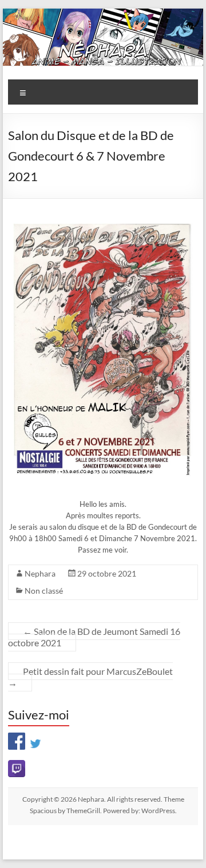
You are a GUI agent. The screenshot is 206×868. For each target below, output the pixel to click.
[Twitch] (103, 768)
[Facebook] (16, 739)
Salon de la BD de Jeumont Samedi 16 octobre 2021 (94, 637)
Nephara (40, 573)
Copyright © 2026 (50, 799)
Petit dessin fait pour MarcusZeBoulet (90, 677)
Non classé (44, 590)
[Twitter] (35, 739)
